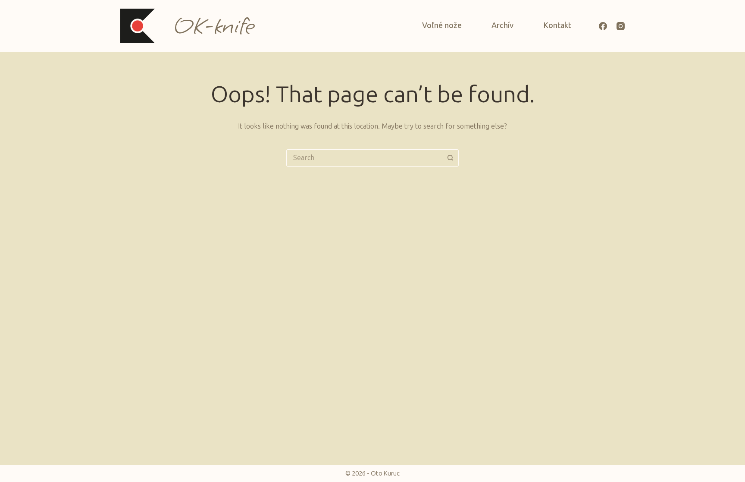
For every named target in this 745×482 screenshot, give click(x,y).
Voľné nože (442, 25)
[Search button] (450, 158)
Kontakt (557, 25)
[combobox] (364, 158)
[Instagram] (621, 26)
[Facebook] (603, 26)
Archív (502, 25)
